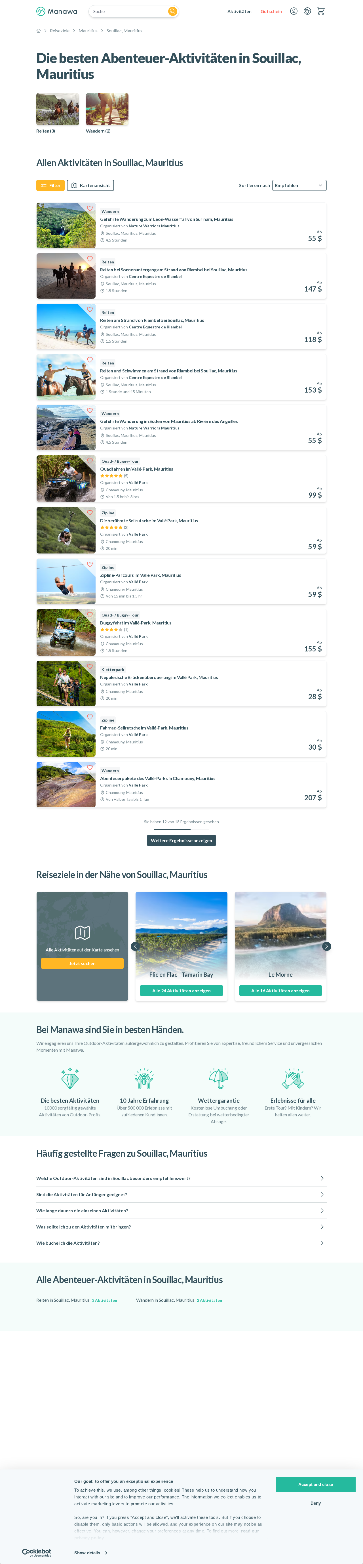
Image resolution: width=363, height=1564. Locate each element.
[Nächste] (326, 946)
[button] (181, 1178)
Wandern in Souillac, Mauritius (179, 1300)
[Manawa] (56, 11)
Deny (316, 1503)
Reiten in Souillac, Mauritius (76, 1300)
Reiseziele (59, 30)
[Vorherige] (135, 946)
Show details (87, 1552)
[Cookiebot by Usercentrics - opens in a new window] (37, 1553)
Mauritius (88, 30)
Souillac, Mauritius (124, 30)
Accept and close (315, 1484)
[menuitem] (239, 11)
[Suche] (172, 11)
